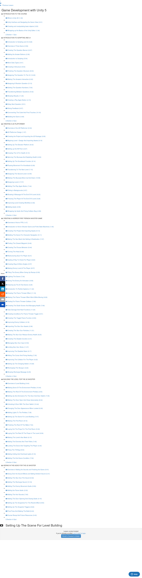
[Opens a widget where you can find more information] (134, 574)
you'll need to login (79, 533)
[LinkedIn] (2, 289)
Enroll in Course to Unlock (71, 536)
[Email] (2, 299)
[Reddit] (2, 294)
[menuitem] (0, 3)
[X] (2, 283)
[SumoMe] (2, 304)
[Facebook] (2, 278)
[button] (0, 1)
